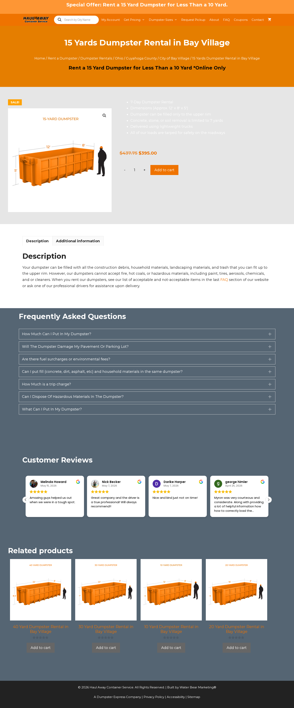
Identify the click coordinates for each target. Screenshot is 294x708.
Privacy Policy (154, 697)
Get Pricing (132, 20)
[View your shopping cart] (269, 20)
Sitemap (193, 697)
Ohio (119, 58)
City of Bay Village (174, 58)
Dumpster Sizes (161, 20)
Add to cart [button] (41, 648)
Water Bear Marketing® (198, 687)
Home (39, 58)
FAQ (226, 20)
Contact (258, 20)
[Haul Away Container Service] (37, 20)
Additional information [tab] (78, 241)
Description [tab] (37, 241)
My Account (110, 20)
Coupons (241, 20)
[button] (104, 115)
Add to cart (164, 170)
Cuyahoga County (141, 58)
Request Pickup (193, 20)
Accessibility (176, 697)
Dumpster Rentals (96, 58)
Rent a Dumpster (63, 58)
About (214, 20)
